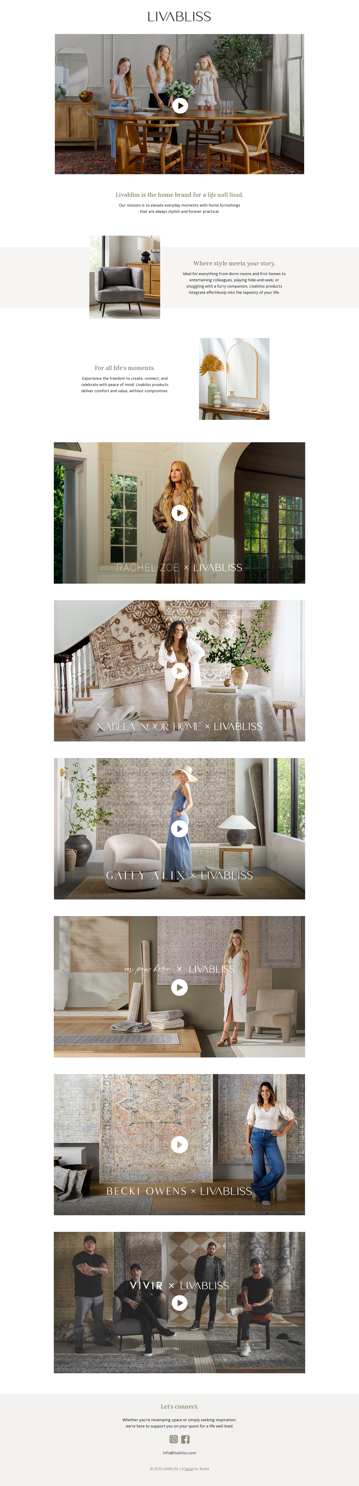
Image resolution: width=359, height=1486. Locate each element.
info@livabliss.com (179, 1452)
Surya (188, 1468)
